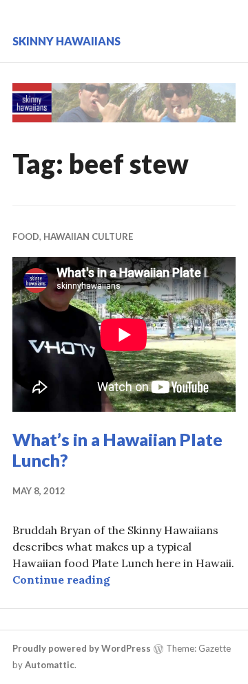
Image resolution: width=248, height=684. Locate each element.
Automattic (49, 664)
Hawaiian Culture (88, 236)
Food (25, 236)
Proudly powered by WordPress (81, 648)
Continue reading (61, 579)
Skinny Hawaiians (66, 40)
